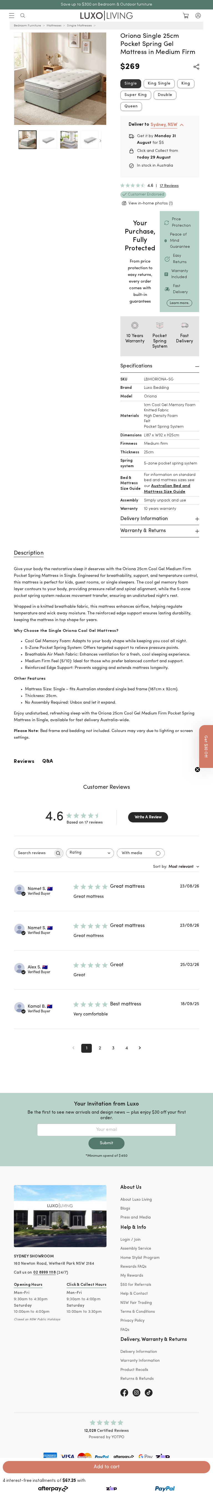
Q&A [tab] (47, 761)
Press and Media (135, 1217)
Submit (106, 1143)
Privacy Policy (132, 1321)
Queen (131, 106)
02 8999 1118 (44, 1272)
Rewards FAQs (133, 1267)
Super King (136, 95)
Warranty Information (140, 1361)
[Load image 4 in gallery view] (90, 140)
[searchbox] (33, 853)
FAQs (124, 1330)
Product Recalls (134, 1370)
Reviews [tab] (24, 761)
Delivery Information (138, 1352)
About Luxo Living (136, 1200)
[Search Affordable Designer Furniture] (23, 15)
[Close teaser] (197, 769)
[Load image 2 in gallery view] (48, 140)
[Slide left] (20, 78)
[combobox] (90, 853)
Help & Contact (134, 1294)
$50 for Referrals (135, 1285)
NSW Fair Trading (136, 1303)
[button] (12, 15)
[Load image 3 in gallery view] (69, 140)
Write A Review (148, 817)
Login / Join (130, 1240)
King (185, 83)
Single (131, 83)
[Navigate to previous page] (73, 1048)
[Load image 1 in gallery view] (28, 140)
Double (165, 95)
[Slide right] (100, 78)
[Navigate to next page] (140, 1048)
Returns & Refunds (137, 1379)
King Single (159, 83)
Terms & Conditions (137, 1312)
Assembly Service (135, 1249)
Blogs (125, 1209)
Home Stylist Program (139, 1258)
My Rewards (131, 1276)
